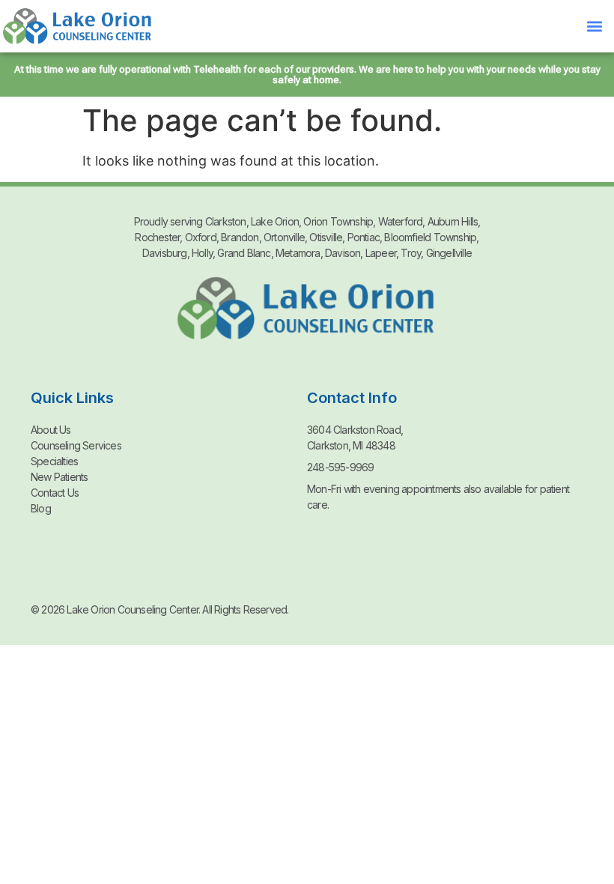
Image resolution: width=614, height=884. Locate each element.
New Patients (59, 476)
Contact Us (55, 492)
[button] (594, 26)
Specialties (54, 461)
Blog (41, 508)
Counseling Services (76, 445)
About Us (51, 429)
